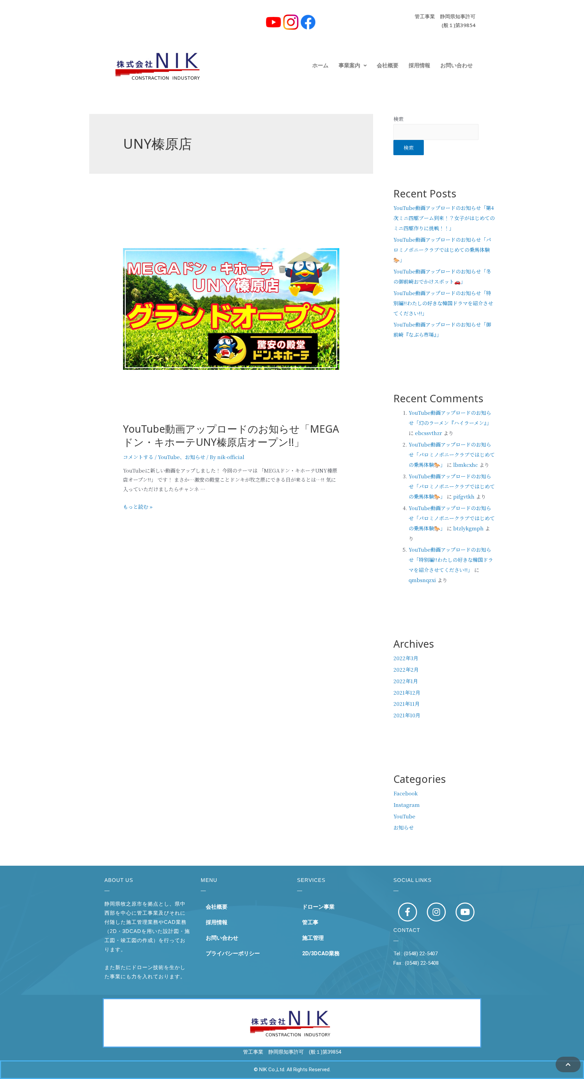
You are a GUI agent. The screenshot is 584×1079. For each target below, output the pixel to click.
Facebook (405, 793)
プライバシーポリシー (233, 953)
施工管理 (313, 938)
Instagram (406, 804)
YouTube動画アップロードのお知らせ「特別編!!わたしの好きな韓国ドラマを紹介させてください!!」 (443, 303)
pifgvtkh (463, 496)
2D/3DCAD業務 (321, 953)
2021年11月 (406, 703)
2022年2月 (406, 669)
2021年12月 (406, 692)
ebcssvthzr (428, 432)
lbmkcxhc (465, 464)
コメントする (138, 456)
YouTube (169, 456)
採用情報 (419, 65)
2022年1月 (405, 681)
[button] (353, 65)
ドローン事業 (318, 907)
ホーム (320, 65)
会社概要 (387, 65)
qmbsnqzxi (422, 579)
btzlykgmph (468, 528)
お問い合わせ (456, 65)
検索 (398, 118)
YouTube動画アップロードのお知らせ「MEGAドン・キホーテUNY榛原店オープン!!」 (231, 438)
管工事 (310, 922)
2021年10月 (406, 715)
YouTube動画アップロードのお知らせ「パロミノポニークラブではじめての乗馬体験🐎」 (442, 249)
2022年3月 (405, 658)
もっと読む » (137, 506)
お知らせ (195, 456)
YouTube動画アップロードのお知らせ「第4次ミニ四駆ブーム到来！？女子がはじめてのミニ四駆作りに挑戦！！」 (444, 218)
